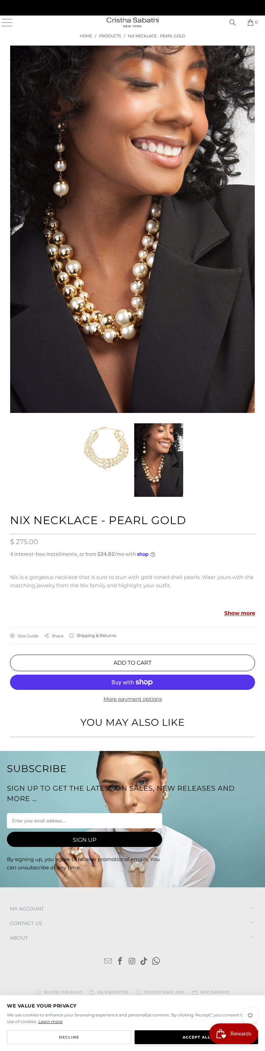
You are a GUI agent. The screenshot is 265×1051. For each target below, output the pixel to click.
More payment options (133, 579)
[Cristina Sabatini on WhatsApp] (156, 841)
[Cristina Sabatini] (132, 22)
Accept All (196, 1037)
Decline (69, 1037)
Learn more (50, 1021)
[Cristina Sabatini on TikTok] (144, 841)
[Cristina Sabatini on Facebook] (120, 841)
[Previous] (15, 169)
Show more (239, 493)
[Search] (232, 22)
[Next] (249, 169)
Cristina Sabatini (42, 920)
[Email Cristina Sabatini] (108, 841)
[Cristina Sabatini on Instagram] (132, 841)
